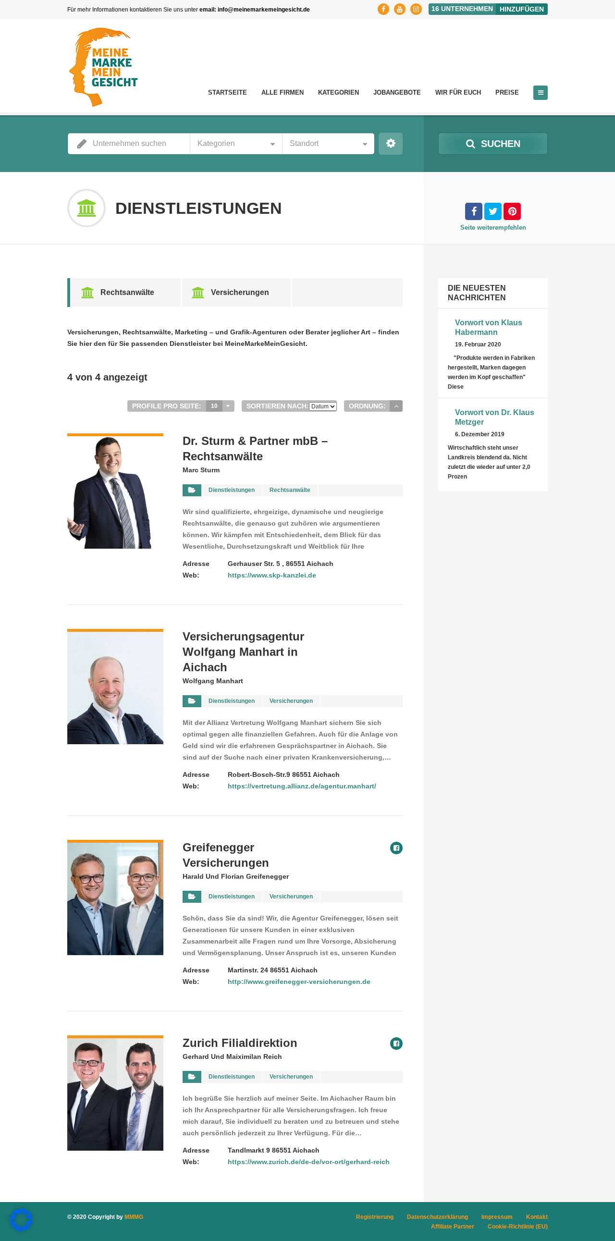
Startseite (227, 92)
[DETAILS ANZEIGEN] (115, 439)
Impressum (497, 1217)
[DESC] (396, 406)
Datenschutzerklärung (437, 1217)
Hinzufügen (522, 9)
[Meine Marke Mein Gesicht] (103, 67)
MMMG (133, 1217)
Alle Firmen (282, 92)
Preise (507, 92)
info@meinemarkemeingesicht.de (264, 9)
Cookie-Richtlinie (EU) (518, 1226)
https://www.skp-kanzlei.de (272, 575)
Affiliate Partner (452, 1226)
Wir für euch (458, 92)
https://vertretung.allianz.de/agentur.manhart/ (302, 786)
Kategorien (338, 92)
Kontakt (537, 1217)
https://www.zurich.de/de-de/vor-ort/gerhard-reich (309, 1162)
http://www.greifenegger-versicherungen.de (299, 981)
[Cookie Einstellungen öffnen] (21, 1229)
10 (214, 406)
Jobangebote (397, 92)
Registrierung (375, 1217)
